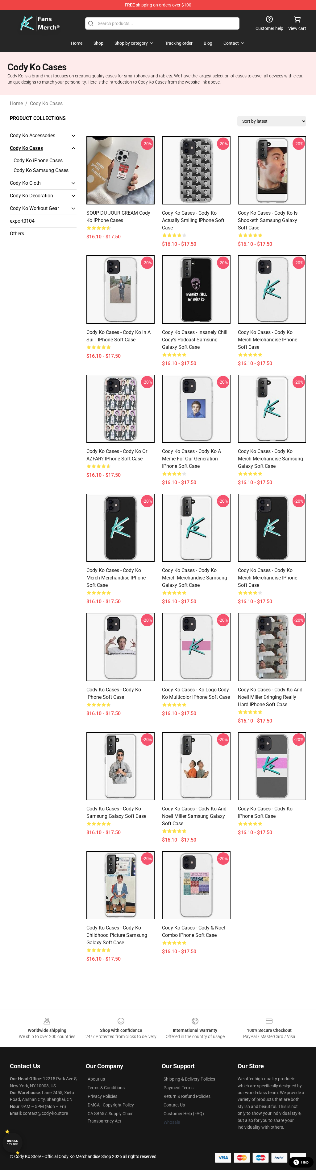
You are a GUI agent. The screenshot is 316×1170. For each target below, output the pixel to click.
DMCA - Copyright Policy (111, 1104)
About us (96, 1079)
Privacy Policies (102, 1096)
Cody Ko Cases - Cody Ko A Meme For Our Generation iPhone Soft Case (191, 458)
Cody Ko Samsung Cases (41, 170)
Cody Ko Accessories (32, 135)
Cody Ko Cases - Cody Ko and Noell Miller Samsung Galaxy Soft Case (194, 816)
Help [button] (305, 1162)
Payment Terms (178, 1087)
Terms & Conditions (106, 1087)
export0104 (22, 221)
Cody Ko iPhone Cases (38, 160)
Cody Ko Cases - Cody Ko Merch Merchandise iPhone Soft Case (267, 339)
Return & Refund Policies (187, 1096)
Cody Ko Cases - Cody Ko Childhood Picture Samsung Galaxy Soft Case (116, 935)
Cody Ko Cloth (25, 183)
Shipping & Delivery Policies (189, 1079)
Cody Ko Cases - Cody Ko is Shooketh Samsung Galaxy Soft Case (267, 220)
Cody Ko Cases (46, 103)
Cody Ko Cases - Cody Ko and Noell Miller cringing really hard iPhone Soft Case (270, 697)
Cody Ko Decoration (31, 196)
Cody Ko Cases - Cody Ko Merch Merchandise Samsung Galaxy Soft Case (270, 458)
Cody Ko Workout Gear (34, 208)
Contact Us (174, 1104)
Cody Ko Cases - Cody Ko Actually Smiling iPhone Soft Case (193, 220)
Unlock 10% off (12, 1142)
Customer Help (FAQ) (184, 1113)
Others (17, 234)
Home (16, 103)
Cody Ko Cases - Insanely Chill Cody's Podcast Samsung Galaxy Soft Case (194, 339)
